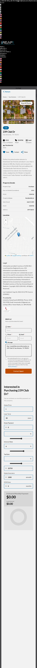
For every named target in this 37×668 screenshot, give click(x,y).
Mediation (2, 55)
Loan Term (7, 414)
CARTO (31, 255)
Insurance (2, 53)
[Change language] (1, 15)
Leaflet (8, 255)
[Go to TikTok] (0, 11)
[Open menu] (0, 85)
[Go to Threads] (0, 13)
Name (9, 326)
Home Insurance (9, 473)
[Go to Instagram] (0, 6)
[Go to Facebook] (0, 4)
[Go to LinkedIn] (0, 9)
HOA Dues (7, 482)
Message (10, 342)
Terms (10, 366)
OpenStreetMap (16, 255)
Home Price (8, 405)
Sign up (2, 39)
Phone (9, 334)
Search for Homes (4, 51)
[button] (18, 235)
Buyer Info (3, 50)
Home (5, 97)
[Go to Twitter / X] (0, 7)
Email (23, 334)
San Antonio (12, 97)
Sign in (6, 39)
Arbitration (3, 57)
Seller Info (2, 48)
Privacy (14, 366)
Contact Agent (18, 371)
